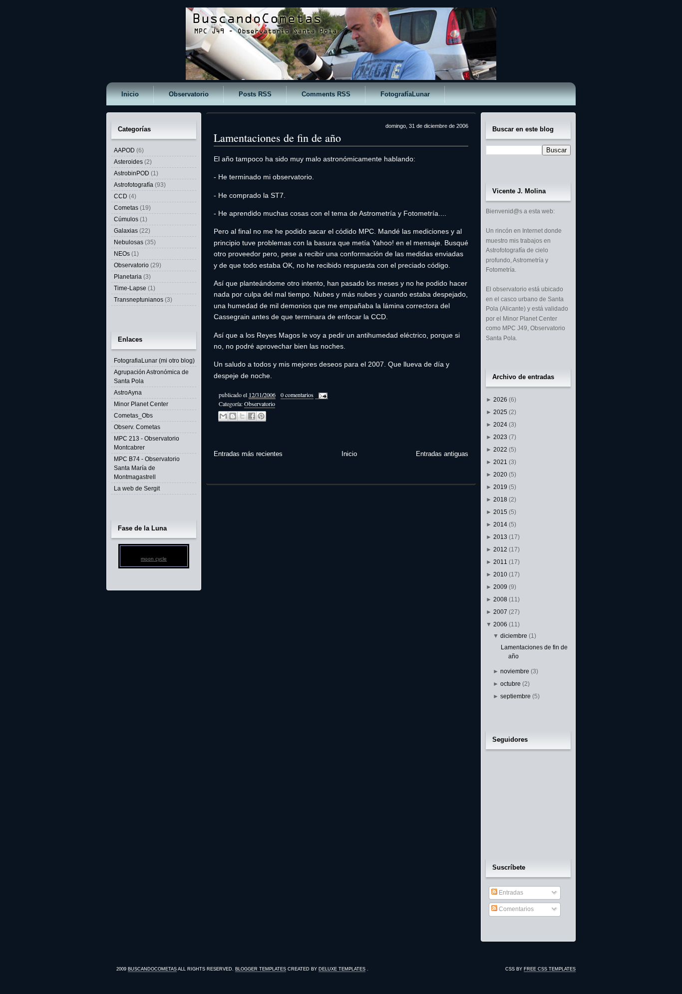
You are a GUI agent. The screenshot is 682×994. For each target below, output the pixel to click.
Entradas (510, 892)
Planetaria (128, 276)
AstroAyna (128, 392)
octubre (511, 683)
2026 (501, 399)
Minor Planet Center (141, 404)
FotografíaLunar (405, 94)
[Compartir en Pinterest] (261, 416)
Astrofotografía (133, 184)
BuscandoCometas (152, 969)
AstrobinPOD (131, 173)
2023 (501, 437)
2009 (501, 586)
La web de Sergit (137, 488)
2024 (501, 424)
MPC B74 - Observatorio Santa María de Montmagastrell (147, 468)
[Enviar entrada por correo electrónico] (321, 395)
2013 (501, 536)
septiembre (516, 696)
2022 (501, 449)
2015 (501, 511)
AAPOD (124, 150)
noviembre (515, 671)
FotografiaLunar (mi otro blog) (154, 360)
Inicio (130, 94)
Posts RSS (255, 94)
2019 (501, 487)
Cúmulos (126, 219)
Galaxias (126, 230)
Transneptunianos (138, 299)
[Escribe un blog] (233, 416)
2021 (501, 462)
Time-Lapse (130, 288)
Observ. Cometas (137, 427)
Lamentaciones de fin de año (277, 137)
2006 (501, 624)
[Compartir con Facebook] (252, 416)
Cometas (126, 207)
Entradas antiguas (442, 454)
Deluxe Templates (342, 969)
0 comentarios (297, 395)
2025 (501, 412)
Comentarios (515, 909)
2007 (501, 611)
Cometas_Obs (133, 415)
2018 (501, 499)
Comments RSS (326, 94)
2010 (501, 574)
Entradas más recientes (248, 454)
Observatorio (189, 94)
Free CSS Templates (550, 969)
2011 (501, 561)
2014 (501, 524)
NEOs (122, 253)
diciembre (514, 635)
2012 (501, 549)
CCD (120, 196)
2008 (501, 599)
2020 (501, 474)
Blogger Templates (260, 969)
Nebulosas (128, 242)
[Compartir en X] (242, 416)
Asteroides (128, 161)
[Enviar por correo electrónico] (223, 416)
